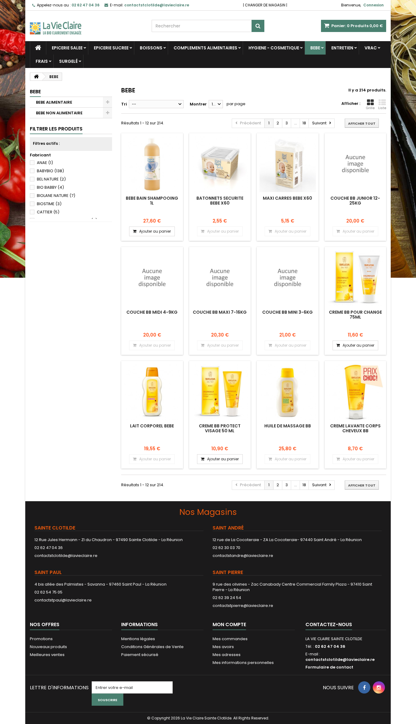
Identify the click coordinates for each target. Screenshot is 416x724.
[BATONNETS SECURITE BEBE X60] (220, 164)
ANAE (45, 163)
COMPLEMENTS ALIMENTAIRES (205, 48)
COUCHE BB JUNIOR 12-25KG (355, 200)
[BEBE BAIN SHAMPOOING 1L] (152, 164)
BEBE (315, 48)
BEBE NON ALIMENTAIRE (59, 113)
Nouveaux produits (48, 647)
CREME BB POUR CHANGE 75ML (355, 314)
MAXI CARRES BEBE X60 (287, 198)
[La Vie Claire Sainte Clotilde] (86, 22)
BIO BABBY (50, 187)
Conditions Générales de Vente (152, 647)
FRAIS (42, 61)
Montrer (198, 104)
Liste (382, 107)
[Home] (38, 48)
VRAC (371, 48)
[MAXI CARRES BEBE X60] (287, 164)
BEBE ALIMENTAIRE (54, 102)
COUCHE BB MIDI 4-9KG (152, 312)
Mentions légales (138, 639)
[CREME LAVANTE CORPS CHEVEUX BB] (355, 392)
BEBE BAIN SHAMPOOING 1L (152, 200)
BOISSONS (151, 48)
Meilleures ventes (47, 655)
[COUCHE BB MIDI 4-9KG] (152, 278)
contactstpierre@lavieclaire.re (243, 605)
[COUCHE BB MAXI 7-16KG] (220, 278)
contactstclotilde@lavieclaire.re (65, 555)
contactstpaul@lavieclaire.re (63, 600)
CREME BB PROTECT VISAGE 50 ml (220, 428)
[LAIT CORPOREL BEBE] (152, 392)
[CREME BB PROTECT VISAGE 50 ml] (220, 392)
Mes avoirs (223, 647)
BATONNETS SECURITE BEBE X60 (219, 200)
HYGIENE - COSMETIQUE (274, 48)
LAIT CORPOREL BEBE (152, 426)
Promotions (41, 639)
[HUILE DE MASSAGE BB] (287, 392)
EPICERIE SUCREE (111, 48)
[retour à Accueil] (36, 76)
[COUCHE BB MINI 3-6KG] (287, 278)
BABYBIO (50, 171)
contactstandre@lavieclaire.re (243, 555)
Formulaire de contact (329, 667)
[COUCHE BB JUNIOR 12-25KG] (355, 164)
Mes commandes (230, 639)
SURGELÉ (68, 61)
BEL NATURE (51, 179)
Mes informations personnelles (243, 662)
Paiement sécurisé (139, 655)
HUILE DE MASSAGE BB (287, 426)
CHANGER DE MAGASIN (265, 5)
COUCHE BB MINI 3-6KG (287, 312)
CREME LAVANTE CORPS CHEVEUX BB (355, 428)
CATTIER (48, 212)
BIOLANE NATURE (56, 195)
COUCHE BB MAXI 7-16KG (220, 312)
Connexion (373, 5)
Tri (124, 104)
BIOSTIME (49, 204)
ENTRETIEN (342, 48)
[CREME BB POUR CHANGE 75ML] (355, 278)
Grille (370, 107)
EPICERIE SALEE (67, 48)
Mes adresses (227, 655)
